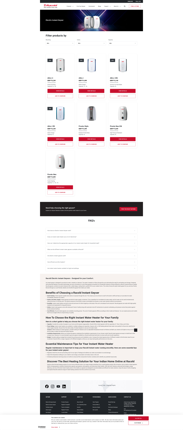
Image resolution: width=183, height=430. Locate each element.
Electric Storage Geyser (51, 402)
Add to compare (60, 96)
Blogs (99, 6)
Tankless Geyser (49, 407)
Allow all (138, 418)
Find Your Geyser (81, 6)
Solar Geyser (48, 409)
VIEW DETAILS (60, 91)
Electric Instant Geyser (51, 404)
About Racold (80, 402)
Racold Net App (111, 402)
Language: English (111, 385)
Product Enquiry (65, 402)
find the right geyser (128, 209)
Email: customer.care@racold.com (130, 413)
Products (69, 6)
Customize (137, 422)
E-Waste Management (113, 412)
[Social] (47, 386)
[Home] (49, 6)
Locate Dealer (64, 412)
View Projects (96, 402)
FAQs (109, 404)
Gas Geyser (48, 412)
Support (106, 6)
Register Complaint (65, 404)
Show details (54, 427)
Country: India (101, 385)
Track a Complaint (65, 407)
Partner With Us (96, 404)
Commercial (92, 6)
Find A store (135, 6)
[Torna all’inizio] (135, 330)
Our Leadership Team (81, 404)
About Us (116, 6)
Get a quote (95, 409)
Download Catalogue (113, 407)
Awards (78, 407)
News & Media (80, 409)
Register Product (65, 409)
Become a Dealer (96, 407)
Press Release (80, 412)
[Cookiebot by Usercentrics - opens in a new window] (42, 427)
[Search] (124, 6)
